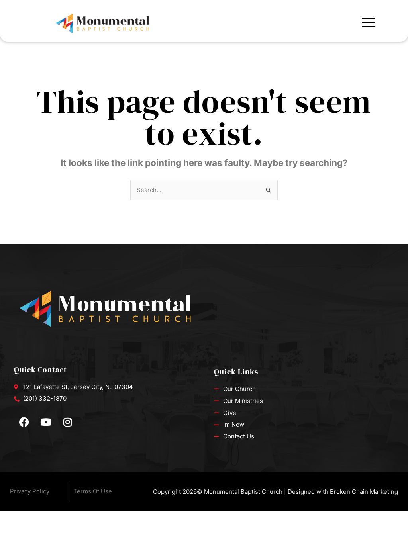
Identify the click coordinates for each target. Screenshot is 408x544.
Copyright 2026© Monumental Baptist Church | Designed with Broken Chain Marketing (275, 491)
